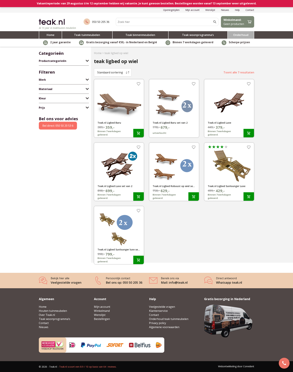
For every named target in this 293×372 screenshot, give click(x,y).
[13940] (138, 260)
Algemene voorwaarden (164, 327)
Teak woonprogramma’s (198, 35)
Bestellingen (102, 319)
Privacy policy (157, 323)
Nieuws (225, 10)
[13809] (193, 196)
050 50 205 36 (100, 22)
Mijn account (192, 10)
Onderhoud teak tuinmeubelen (168, 319)
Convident (248, 366)
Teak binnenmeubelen (140, 35)
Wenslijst (210, 10)
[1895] (248, 196)
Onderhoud (240, 35)
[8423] (248, 133)
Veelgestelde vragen (162, 307)
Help (237, 10)
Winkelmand (102, 311)
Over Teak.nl (47, 315)
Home (50, 35)
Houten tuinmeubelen (53, 311)
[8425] (138, 196)
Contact (250, 10)
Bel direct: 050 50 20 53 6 (57, 126)
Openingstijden (171, 10)
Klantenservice (158, 311)
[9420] (138, 133)
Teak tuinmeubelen (87, 35)
